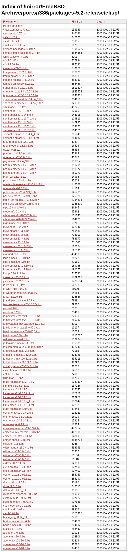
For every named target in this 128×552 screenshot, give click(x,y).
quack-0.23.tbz (11, 149)
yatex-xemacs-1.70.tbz (16, 29)
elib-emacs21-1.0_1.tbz (17, 451)
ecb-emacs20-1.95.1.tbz (17, 478)
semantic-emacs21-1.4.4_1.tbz (21, 134)
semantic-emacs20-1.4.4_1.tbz (21, 138)
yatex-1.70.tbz (11, 37)
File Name (9, 21)
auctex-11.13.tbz (12, 528)
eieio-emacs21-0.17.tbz (17, 467)
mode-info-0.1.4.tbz (14, 211)
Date (99, 21)
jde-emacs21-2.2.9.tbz (16, 277)
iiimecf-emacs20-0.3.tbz (17, 370)
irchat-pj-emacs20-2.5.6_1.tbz (20, 366)
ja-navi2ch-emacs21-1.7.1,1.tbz (21, 316)
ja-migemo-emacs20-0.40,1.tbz (21, 331)
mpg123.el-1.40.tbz (14, 207)
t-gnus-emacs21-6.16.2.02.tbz (20, 91)
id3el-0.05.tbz (11, 374)
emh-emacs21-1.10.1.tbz (17, 416)
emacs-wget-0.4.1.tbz (15, 424)
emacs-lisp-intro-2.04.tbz (17, 436)
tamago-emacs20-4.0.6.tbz (18, 83)
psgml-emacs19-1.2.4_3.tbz (19, 172)
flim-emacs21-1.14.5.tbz (17, 389)
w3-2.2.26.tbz (11, 64)
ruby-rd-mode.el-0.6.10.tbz (18, 141)
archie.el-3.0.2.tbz (13, 532)
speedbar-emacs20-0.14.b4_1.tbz (23, 103)
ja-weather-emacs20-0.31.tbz (20, 292)
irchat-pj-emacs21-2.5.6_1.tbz (20, 362)
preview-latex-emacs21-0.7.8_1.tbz (23, 184)
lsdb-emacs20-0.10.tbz (16, 261)
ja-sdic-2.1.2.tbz (12, 312)
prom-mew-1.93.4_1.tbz (17, 180)
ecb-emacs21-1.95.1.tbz (17, 474)
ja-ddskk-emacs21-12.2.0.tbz (20, 354)
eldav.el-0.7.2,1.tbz (14, 463)
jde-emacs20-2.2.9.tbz (16, 281)
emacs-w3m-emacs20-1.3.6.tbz (21, 432)
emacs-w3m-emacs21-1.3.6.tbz (21, 428)
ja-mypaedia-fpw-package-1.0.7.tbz (24, 323)
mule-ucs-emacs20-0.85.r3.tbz (21, 203)
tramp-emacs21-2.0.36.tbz (18, 72)
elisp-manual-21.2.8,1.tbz (18, 447)
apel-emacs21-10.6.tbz (16, 540)
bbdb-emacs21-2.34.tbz (17, 521)
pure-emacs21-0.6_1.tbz (17, 153)
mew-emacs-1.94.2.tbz (16, 250)
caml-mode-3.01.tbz (14, 509)
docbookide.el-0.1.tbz (15, 482)
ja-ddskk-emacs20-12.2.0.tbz (20, 358)
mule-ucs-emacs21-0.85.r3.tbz (21, 199)
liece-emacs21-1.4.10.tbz (18, 265)
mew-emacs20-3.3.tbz (16, 238)
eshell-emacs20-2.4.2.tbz (18, 412)
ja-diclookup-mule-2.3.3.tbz (19, 350)
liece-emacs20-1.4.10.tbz (18, 269)
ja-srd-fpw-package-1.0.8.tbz (20, 300)
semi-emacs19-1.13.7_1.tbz (19, 130)
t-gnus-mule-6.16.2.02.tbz (18, 87)
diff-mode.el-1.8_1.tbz (16, 490)
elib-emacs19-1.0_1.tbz (17, 459)
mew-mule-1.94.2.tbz (15, 227)
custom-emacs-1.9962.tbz (18, 501)
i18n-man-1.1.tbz (13, 378)
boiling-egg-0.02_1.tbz (16, 517)
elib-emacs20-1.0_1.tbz (17, 455)
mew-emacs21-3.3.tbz (16, 231)
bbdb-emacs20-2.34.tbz (17, 525)
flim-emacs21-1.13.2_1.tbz (18, 393)
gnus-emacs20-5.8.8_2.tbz (18, 381)
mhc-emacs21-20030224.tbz (20, 215)
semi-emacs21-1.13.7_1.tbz (19, 118)
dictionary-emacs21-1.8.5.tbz (20, 494)
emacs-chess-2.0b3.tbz (16, 439)
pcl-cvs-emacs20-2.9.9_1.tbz (20, 192)
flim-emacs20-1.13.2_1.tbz (18, 401)
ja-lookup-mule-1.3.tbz (16, 339)
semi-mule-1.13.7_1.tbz (17, 110)
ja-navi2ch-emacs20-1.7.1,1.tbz (21, 319)
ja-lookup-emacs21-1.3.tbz (18, 343)
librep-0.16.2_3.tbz (14, 273)
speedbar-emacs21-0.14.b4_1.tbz (23, 99)
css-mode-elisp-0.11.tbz (17, 505)
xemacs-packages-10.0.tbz (19, 49)
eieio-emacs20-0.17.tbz (17, 470)
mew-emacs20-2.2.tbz (16, 242)
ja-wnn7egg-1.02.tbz (15, 288)
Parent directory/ (12, 25)
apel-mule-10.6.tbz (14, 536)
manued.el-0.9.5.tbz (14, 254)
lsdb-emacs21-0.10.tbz (16, 258)
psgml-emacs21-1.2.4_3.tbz (19, 165)
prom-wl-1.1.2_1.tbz (14, 176)
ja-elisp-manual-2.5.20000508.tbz (23, 347)
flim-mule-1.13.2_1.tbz (16, 385)
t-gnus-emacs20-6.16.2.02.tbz (20, 95)
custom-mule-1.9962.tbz (17, 498)
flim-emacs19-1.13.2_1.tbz (18, 405)
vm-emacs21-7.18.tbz (15, 68)
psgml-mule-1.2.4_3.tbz (17, 161)
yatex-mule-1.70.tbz (14, 33)
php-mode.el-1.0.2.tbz (16, 188)
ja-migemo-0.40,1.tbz (15, 335)
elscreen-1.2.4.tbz (13, 443)
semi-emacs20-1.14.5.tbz (18, 122)
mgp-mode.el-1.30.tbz (16, 223)
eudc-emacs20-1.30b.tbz (17, 408)
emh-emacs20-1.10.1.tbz (17, 420)
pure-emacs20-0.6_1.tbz (17, 157)
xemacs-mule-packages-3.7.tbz (21, 52)
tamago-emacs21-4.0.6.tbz (18, 79)
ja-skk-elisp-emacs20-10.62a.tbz (22, 304)
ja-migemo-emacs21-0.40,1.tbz (21, 327)
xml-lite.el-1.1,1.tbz (14, 45)
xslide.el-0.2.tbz (12, 41)
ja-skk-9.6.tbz (11, 308)
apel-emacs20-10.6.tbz (16, 544)
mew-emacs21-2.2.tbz (16, 234)
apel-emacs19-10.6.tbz (16, 548)
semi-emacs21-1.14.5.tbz (18, 114)
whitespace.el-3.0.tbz (15, 56)
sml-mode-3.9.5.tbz (14, 107)
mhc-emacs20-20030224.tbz (20, 219)
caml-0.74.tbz (11, 513)
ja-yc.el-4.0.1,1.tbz (14, 285)
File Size (77, 21)
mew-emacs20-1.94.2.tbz (18, 246)
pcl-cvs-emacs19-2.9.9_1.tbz (20, 196)
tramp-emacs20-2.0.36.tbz (18, 76)
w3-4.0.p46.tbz (11, 60)
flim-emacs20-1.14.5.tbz (17, 397)
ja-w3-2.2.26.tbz (12, 296)
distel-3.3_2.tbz (12, 486)
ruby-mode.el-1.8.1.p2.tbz (18, 145)
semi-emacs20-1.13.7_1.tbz (19, 126)
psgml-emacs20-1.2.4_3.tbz (19, 169)
